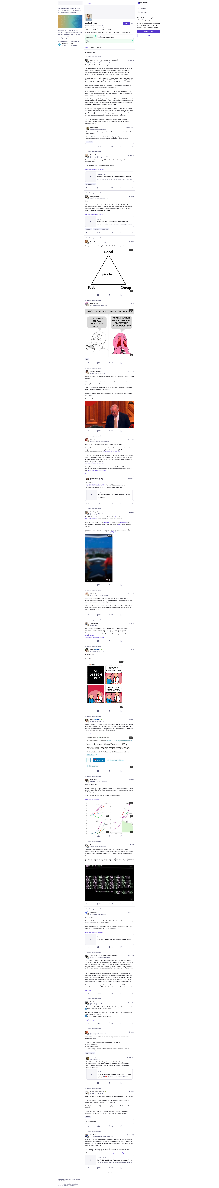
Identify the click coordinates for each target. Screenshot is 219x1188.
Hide (131, 249)
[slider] (99, 578)
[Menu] (132, 23)
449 (94, 29)
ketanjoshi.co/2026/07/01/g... (93, 799)
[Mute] (90, 580)
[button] (98, 558)
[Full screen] (110, 580)
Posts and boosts (90, 52)
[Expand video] (106, 580)
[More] (133, 146)
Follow (126, 23)
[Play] (87, 580)
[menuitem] (98, 558)
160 (86, 29)
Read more (88, 474)
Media (92, 47)
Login (148, 35)
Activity (87, 47)
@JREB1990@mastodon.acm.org (93, 25)
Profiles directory (76, 1179)
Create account (148, 31)
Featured (98, 47)
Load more (109, 1172)
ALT (131, 290)
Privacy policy (61, 1180)
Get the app (70, 1184)
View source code (67, 1185)
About (69, 1179)
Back (89, 3)
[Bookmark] (121, 146)
